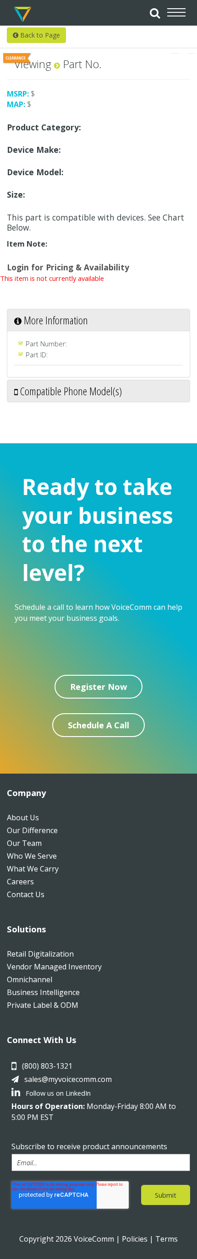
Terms (166, 1239)
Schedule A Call (98, 725)
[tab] (98, 320)
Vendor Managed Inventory (54, 967)
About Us (23, 817)
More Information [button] (55, 320)
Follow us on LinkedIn (57, 1093)
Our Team (24, 843)
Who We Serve (32, 856)
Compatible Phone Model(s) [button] (70, 390)
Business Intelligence (43, 992)
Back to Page (39, 35)
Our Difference (32, 830)
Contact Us (25, 894)
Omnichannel (29, 979)
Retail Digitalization (40, 954)
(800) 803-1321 (47, 1066)
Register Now (98, 686)
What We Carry (33, 869)
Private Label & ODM (42, 1005)
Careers (20, 882)
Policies (135, 1239)
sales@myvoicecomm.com (68, 1079)
